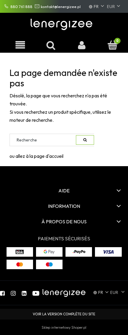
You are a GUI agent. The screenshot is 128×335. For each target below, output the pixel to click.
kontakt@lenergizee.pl (61, 6)
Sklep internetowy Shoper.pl (64, 327)
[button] (20, 45)
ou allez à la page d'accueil (36, 156)
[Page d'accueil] (63, 23)
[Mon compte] (81, 45)
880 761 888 (21, 6)
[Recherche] (85, 140)
